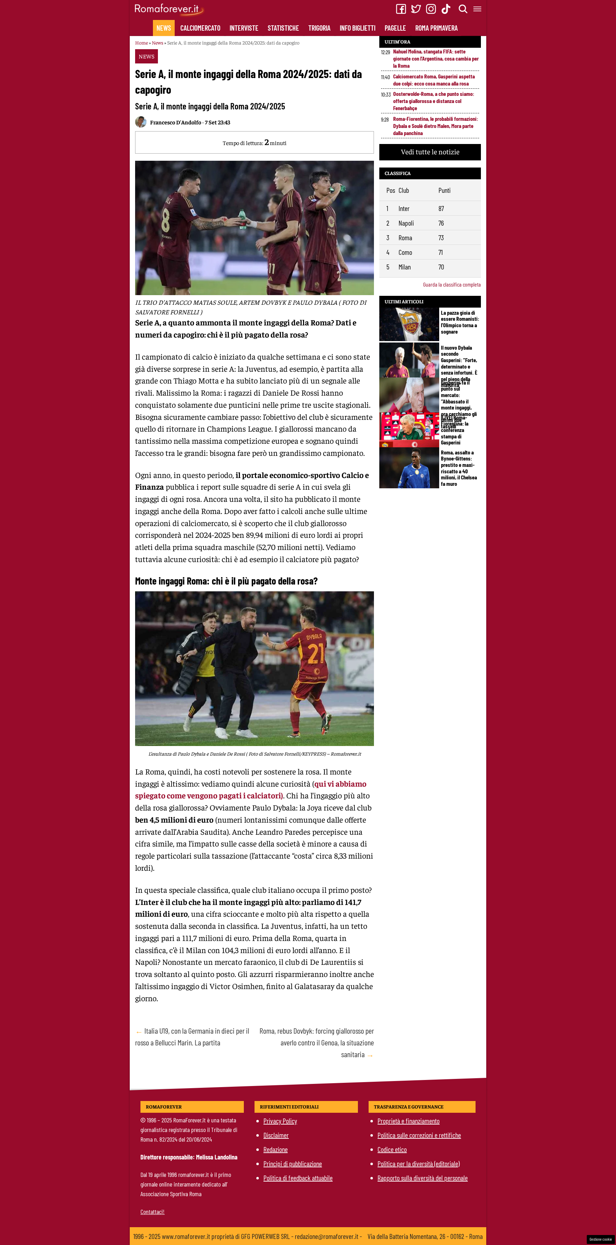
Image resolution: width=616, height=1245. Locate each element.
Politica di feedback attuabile (298, 1177)
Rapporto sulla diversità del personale (423, 1177)
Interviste (244, 28)
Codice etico (392, 1149)
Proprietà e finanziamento (409, 1120)
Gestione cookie (601, 1239)
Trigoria (319, 28)
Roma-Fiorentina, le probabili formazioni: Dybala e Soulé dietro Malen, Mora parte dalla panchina (435, 125)
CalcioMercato (200, 28)
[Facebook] (401, 9)
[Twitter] (416, 9)
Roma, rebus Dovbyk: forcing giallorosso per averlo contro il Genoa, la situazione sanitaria (317, 1042)
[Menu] (477, 9)
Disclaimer (276, 1135)
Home (141, 42)
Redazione (275, 1149)
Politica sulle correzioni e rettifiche (419, 1135)
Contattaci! (152, 1211)
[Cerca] (463, 9)
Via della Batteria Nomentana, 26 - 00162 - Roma (425, 1236)
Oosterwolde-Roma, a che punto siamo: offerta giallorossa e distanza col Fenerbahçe (433, 100)
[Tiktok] (446, 9)
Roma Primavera (436, 28)
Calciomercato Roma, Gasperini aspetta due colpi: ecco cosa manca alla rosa (434, 80)
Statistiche (283, 28)
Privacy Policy (280, 1120)
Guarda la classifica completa (452, 284)
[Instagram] (431, 9)
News (163, 28)
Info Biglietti (357, 28)
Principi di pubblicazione (292, 1163)
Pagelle (395, 28)
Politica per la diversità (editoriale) (419, 1163)
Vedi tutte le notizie (430, 151)
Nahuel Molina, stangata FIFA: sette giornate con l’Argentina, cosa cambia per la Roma (436, 58)
